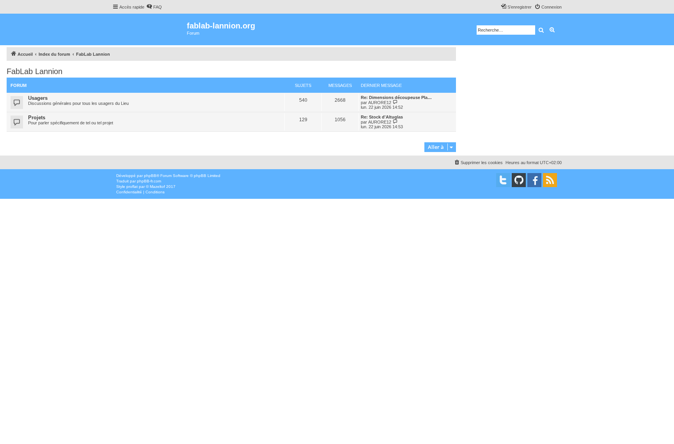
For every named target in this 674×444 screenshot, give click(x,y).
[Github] (519, 180)
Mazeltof (157, 186)
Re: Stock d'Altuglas (382, 117)
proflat (132, 186)
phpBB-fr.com (149, 181)
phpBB (150, 175)
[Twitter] (503, 180)
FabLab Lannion (34, 71)
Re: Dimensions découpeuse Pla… (396, 97)
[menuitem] (154, 7)
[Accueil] (149, 29)
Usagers (38, 98)
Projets (36, 117)
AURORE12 (379, 102)
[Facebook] (534, 180)
